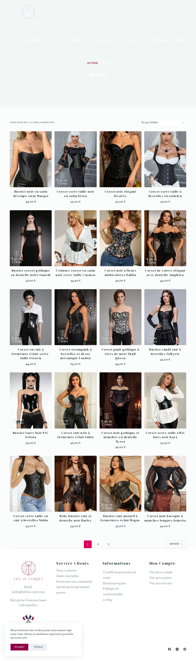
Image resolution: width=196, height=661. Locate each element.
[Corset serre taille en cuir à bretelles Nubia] (31, 484)
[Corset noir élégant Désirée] (120, 159)
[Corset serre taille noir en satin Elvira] (75, 159)
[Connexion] (173, 14)
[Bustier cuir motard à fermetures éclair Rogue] (120, 484)
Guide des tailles (67, 576)
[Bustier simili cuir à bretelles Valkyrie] (165, 317)
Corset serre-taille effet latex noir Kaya (165, 435)
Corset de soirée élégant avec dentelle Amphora (165, 273)
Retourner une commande (74, 582)
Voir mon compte (161, 572)
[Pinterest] (184, 649)
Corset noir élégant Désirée (120, 194)
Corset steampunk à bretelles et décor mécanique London (75, 353)
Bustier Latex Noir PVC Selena (31, 435)
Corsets (73, 40)
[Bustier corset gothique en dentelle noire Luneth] (31, 238)
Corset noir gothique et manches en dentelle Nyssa (120, 437)
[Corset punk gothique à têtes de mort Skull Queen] (120, 317)
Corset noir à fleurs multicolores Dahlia (120, 273)
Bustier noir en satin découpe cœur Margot (31, 194)
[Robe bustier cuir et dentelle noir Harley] (75, 484)
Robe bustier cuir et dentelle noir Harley (75, 518)
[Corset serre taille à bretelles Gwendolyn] (165, 159)
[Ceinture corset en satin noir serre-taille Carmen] (75, 238)
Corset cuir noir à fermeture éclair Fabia (75, 435)
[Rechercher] (162, 14)
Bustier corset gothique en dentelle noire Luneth (31, 273)
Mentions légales (114, 583)
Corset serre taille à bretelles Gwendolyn (165, 194)
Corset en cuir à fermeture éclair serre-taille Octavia (31, 353)
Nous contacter (66, 571)
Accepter (19, 647)
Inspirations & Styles (34, 40)
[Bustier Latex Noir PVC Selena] (31, 400)
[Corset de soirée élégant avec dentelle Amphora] (165, 238)
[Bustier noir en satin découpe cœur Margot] (31, 159)
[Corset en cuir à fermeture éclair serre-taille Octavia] (31, 317)
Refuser (38, 647)
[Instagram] (177, 649)
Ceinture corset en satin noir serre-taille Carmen (75, 273)
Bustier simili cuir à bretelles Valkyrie (165, 351)
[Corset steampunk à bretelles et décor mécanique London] (75, 317)
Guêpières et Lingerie (168, 40)
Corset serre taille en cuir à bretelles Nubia (30, 518)
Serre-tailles (103, 40)
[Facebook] (169, 649)
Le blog (108, 600)
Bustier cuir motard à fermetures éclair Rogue (120, 518)
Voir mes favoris (160, 583)
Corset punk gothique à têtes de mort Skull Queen (120, 353)
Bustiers (132, 40)
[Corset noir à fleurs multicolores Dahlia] (120, 238)
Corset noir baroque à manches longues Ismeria (165, 518)
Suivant (174, 544)
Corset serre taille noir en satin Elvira (75, 194)
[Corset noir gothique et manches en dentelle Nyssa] (120, 400)
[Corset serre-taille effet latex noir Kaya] (165, 400)
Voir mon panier (160, 578)
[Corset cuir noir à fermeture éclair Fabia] (75, 400)
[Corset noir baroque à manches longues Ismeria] (165, 484)
